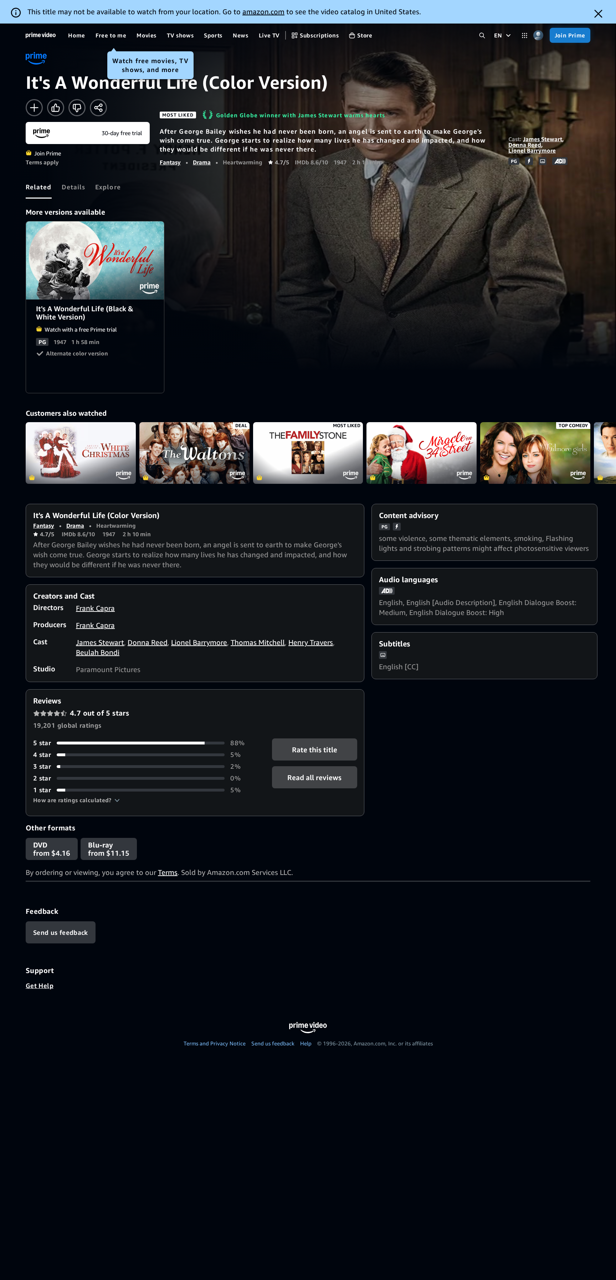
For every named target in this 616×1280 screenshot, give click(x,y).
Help (306, 1043)
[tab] (39, 187)
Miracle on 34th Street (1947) (421, 453)
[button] (76, 800)
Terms (168, 872)
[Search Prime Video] (482, 35)
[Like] (55, 107)
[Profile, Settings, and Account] (538, 35)
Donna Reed (524, 144)
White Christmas (81, 453)
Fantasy (170, 162)
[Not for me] (77, 107)
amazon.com (263, 11)
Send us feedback (272, 1043)
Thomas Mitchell (258, 642)
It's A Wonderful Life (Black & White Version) (95, 260)
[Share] (98, 107)
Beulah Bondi (97, 652)
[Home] (41, 35)
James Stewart (542, 139)
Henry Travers (310, 642)
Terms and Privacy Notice (215, 1043)
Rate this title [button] (314, 750)
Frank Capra (95, 608)
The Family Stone (308, 453)
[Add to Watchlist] (34, 107)
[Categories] (525, 35)
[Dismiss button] (598, 14)
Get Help (39, 985)
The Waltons (194, 453)
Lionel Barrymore (532, 150)
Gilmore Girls (535, 453)
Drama (202, 162)
